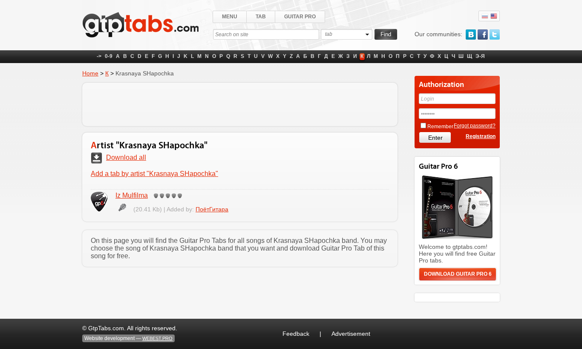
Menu (229, 17)
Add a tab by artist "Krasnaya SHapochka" (154, 173)
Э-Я (480, 56)
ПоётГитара (212, 209)
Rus (484, 16)
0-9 (108, 56)
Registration (481, 136)
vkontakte (471, 34)
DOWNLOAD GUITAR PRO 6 (458, 274)
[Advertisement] (240, 104)
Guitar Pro (300, 17)
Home (90, 73)
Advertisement (350, 333)
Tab (261, 17)
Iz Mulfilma (131, 195)
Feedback (295, 333)
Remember (440, 127)
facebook (483, 34)
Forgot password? (475, 126)
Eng (493, 16)
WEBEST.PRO (157, 338)
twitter (495, 34)
